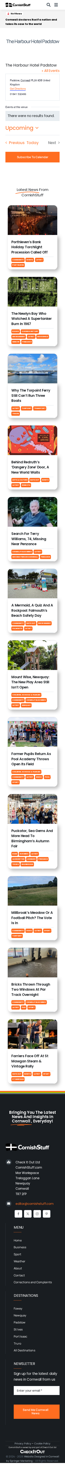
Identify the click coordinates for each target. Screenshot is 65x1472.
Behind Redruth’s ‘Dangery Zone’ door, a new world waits (30, 467)
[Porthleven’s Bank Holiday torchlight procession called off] (32, 208)
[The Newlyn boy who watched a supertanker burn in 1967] (32, 279)
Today (33, 142)
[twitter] (28, 1214)
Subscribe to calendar (32, 157)
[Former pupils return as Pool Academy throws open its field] (32, 720)
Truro (15, 864)
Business (24, 854)
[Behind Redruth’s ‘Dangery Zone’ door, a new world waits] (32, 428)
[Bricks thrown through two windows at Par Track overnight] (32, 950)
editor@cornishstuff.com (35, 1204)
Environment (18, 337)
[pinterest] (46, 1214)
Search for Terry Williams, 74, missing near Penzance (28, 538)
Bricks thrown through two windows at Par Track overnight (30, 989)
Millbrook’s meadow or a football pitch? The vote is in (32, 917)
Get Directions (18, 88)
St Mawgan (17, 1079)
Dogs (29, 931)
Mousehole (42, 337)
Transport (39, 408)
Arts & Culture (19, 480)
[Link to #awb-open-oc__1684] (56, 5)
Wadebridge (27, 864)
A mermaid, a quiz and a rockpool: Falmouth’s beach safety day (32, 610)
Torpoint (26, 408)
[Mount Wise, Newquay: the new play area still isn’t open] (32, 643)
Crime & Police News (22, 552)
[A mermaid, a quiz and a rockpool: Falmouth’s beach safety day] (32, 571)
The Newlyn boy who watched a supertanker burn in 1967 (31, 318)
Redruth (26, 485)
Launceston (18, 859)
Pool (47, 777)
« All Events (51, 70)
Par (23, 1007)
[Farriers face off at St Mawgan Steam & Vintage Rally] (32, 1022)
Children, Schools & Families (26, 695)
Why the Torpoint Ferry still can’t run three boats (30, 395)
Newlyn (15, 342)
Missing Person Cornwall (25, 557)
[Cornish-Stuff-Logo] (18, 4)
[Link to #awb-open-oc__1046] (49, 5)
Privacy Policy (23, 1443)
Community (17, 260)
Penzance (26, 342)
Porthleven (18, 265)
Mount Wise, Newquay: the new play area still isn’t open (30, 682)
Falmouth (17, 628)
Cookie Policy (42, 1443)
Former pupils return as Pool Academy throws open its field (31, 759)
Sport (15, 782)
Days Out (34, 480)
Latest (39, 260)
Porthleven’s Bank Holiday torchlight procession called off (31, 22)
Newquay (26, 705)
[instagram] (37, 1214)
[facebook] (18, 1214)
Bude (14, 854)
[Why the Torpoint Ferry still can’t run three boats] (32, 356)
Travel (15, 413)
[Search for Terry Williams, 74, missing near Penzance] (32, 499)
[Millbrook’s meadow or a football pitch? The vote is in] (32, 879)
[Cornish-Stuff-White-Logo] (28, 1145)
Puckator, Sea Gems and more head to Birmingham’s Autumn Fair (32, 838)
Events (29, 260)
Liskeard (31, 859)
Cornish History (30, 331)
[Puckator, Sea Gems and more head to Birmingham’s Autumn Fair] (32, 797)
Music (39, 777)
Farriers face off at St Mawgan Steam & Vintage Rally (29, 1061)
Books (15, 331)
